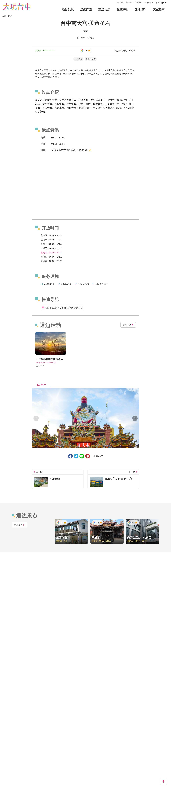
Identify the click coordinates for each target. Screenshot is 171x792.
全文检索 (129, 2)
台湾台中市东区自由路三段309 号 (69, 150)
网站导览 (120, 2)
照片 (43, 385)
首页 (4, 16)
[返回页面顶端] (163, 781)
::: (114, 2)
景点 (10, 16)
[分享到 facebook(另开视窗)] (70, 456)
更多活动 (127, 324)
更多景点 (18, 524)
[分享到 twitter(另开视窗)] (76, 456)
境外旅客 (138, 2)
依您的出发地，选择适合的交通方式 (64, 307)
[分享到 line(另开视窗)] (81, 456)
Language (147, 2)
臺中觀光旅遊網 (16, 6)
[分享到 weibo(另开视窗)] (87, 456)
